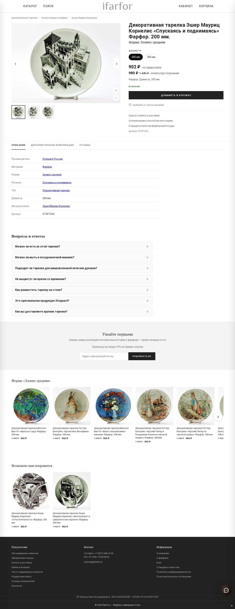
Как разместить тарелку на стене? (38, 290)
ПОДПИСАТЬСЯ (141, 356)
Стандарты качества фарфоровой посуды (151, 125)
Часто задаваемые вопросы (27, 572)
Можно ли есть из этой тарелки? (37, 246)
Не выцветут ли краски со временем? (40, 279)
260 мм (151, 57)
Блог (159, 562)
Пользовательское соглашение (174, 576)
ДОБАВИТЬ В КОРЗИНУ (176, 95)
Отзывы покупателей (23, 581)
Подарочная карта (21, 576)
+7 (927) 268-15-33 (104, 553)
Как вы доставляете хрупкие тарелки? (41, 311)
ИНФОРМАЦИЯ (52, 145)
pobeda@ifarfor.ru (93, 562)
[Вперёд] (218, 417)
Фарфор (47, 166)
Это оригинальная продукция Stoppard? (42, 300)
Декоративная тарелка (56, 190)
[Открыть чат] (226, 590)
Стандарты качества (168, 567)
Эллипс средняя (51, 174)
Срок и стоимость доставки (144, 115)
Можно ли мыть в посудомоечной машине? (44, 257)
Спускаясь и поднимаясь (57, 182)
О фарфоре (162, 558)
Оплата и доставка (22, 562)
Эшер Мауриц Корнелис (84, 18)
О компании (163, 553)
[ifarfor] (117, 6)
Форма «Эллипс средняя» (31, 380)
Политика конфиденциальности (174, 572)
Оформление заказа (22, 558)
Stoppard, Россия (52, 159)
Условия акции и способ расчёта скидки (151, 120)
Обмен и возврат (21, 567)
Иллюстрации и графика (54, 18)
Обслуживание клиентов (25, 553)
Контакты (17, 586)
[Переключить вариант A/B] (231, 605)
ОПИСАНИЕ (18, 145)
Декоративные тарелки (25, 18)
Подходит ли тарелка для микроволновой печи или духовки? (56, 268)
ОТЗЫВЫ (84, 145)
